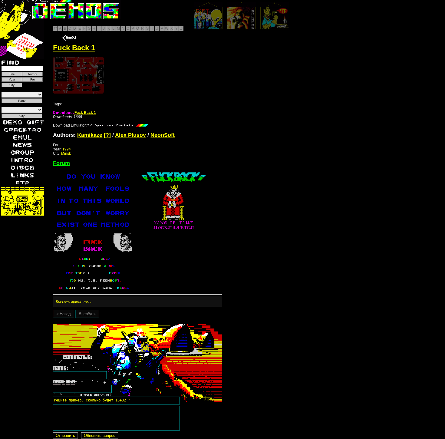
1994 (66, 149)
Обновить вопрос (99, 435)
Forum (61, 163)
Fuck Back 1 (85, 113)
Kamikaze (89, 135)
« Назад (63, 314)
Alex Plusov (130, 135)
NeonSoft (162, 135)
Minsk (66, 153)
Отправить (65, 435)
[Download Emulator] (117, 125)
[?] (107, 135)
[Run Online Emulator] (78, 75)
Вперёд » (87, 314)
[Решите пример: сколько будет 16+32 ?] (91, 326)
